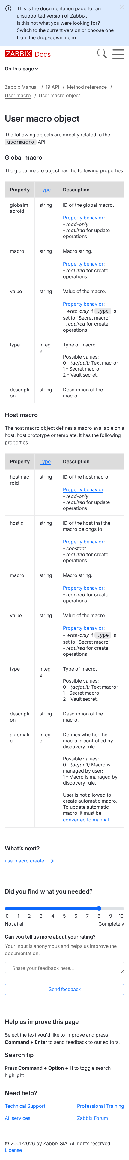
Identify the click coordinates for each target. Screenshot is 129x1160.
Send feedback (65, 989)
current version (63, 30)
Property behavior (83, 218)
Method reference (87, 87)
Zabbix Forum (92, 1118)
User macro (18, 95)
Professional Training (100, 1106)
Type (45, 189)
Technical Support (25, 1106)
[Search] (102, 54)
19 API (52, 87)
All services (17, 1118)
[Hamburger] (118, 54)
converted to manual (86, 820)
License (13, 1150)
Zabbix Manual (21, 87)
